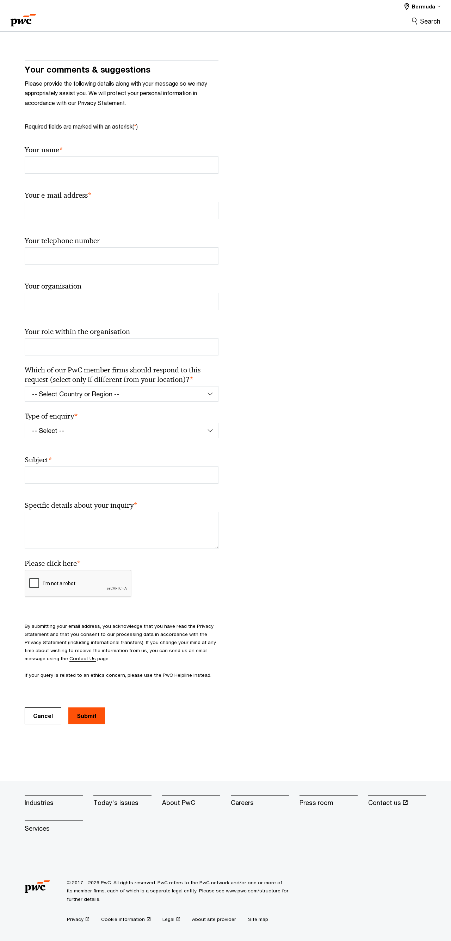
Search (430, 21)
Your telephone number (62, 240)
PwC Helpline (177, 675)
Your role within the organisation (77, 331)
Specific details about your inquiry (81, 505)
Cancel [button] (43, 715)
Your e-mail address (58, 195)
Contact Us (82, 658)
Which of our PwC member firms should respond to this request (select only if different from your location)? (112, 374)
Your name (44, 150)
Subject (38, 460)
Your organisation (53, 286)
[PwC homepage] (23, 17)
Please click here (53, 563)
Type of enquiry (51, 416)
